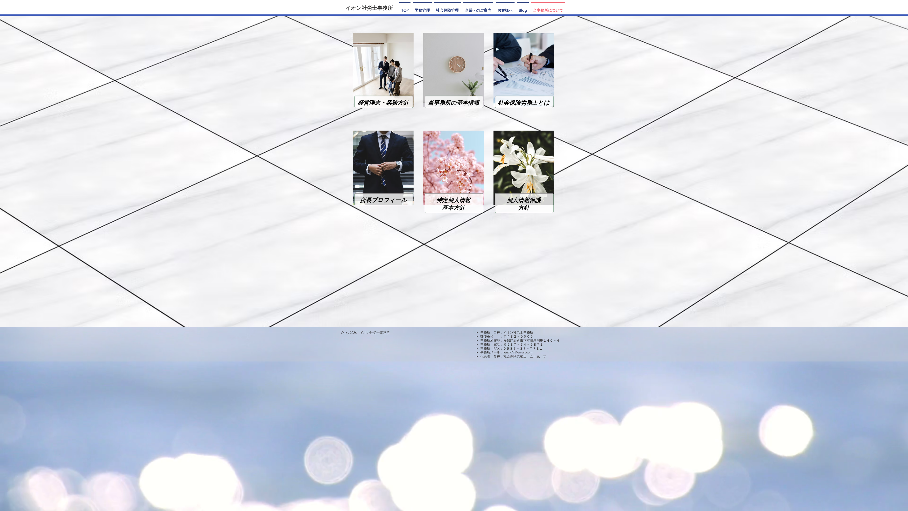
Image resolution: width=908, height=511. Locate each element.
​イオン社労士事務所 (369, 8)
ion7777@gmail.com (518, 352)
